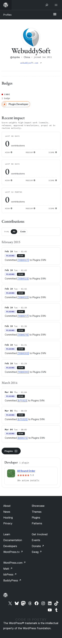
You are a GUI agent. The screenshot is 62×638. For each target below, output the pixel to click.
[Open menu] (56, 5)
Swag (37, 552)
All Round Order (26, 470)
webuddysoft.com (30, 63)
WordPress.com (14, 562)
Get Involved (40, 534)
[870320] (22, 419)
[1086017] (23, 315)
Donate (38, 546)
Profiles (7, 14)
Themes (36, 511)
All (14, 231)
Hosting (8, 517)
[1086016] (23, 334)
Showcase (38, 505)
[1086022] (23, 297)
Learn (6, 534)
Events (36, 540)
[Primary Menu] (54, 14)
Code (23, 231)
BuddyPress (12, 580)
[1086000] (23, 372)
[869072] (22, 437)
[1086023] (23, 278)
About (7, 505)
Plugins (10, 451)
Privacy (7, 523)
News (6, 511)
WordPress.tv (13, 552)
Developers (10, 546)
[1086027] (23, 260)
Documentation (12, 540)
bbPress (10, 574)
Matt (8, 568)
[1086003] (23, 353)
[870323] (22, 400)
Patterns (37, 523)
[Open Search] (46, 5)
